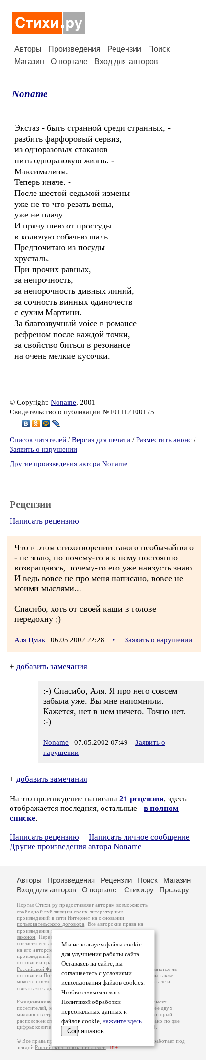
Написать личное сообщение (139, 837)
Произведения (74, 49)
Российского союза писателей (70, 1047)
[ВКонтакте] (26, 423)
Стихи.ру (139, 890)
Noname (29, 94)
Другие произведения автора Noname (68, 463)
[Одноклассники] (36, 423)
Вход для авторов (126, 61)
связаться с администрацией (50, 988)
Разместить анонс (164, 440)
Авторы (28, 49)
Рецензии (124, 49)
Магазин (29, 61)
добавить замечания (51, 666)
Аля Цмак (29, 640)
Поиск (159, 49)
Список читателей (38, 440)
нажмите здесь (122, 1021)
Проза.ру (174, 890)
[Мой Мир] (46, 423)
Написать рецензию (44, 520)
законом (26, 937)
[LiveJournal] (56, 423)
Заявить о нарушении (43, 449)
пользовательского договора (50, 924)
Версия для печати (101, 440)
